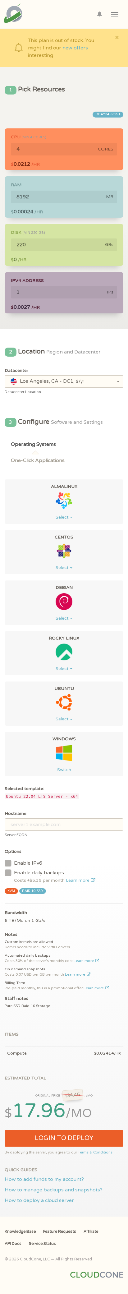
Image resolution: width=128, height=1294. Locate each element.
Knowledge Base (20, 1231)
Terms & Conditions (95, 1152)
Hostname (15, 813)
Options (13, 851)
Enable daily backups (52, 876)
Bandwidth (16, 912)
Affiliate (91, 1231)
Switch (64, 769)
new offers (75, 48)
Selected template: (24, 788)
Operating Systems (33, 444)
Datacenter (16, 370)
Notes (11, 934)
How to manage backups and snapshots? (54, 1190)
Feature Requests (59, 1231)
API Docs (13, 1243)
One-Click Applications (38, 460)
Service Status (42, 1243)
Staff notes (16, 998)
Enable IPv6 (28, 863)
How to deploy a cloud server (39, 1200)
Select (63, 517)
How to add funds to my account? (44, 1179)
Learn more (78, 880)
